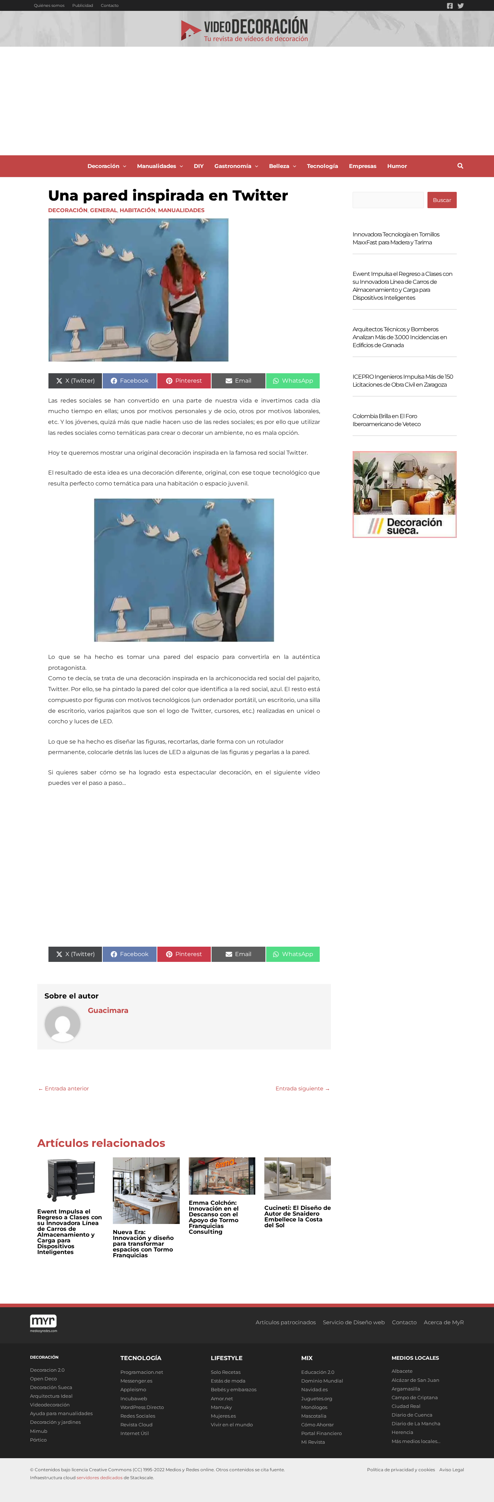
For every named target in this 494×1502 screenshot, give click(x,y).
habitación (138, 210)
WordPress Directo (142, 1407)
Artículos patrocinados (286, 1322)
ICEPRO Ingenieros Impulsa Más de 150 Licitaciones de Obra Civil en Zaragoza (403, 380)
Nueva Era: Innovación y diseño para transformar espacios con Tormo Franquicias (143, 1244)
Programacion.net (141, 1372)
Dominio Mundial (322, 1381)
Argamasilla (406, 1389)
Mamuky (221, 1407)
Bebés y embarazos (233, 1389)
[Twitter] (460, 6)
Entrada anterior (63, 1088)
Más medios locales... (416, 1441)
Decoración (68, 210)
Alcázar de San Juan (415, 1380)
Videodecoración (50, 1405)
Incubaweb (133, 1398)
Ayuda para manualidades (61, 1413)
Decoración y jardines (55, 1422)
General (103, 210)
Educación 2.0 (318, 1372)
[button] (122, 166)
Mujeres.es (223, 1416)
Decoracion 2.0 (47, 1370)
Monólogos (314, 1407)
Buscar (442, 200)
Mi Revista (313, 1442)
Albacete (402, 1371)
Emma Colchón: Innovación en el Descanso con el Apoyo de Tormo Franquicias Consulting (214, 1217)
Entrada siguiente (303, 1088)
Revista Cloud (136, 1424)
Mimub (38, 1431)
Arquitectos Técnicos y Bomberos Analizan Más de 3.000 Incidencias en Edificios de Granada (400, 337)
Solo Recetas (225, 1372)
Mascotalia (314, 1416)
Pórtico (38, 1440)
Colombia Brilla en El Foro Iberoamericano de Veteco (387, 420)
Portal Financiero (321, 1433)
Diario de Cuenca (412, 1415)
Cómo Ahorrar (317, 1424)
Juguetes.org (316, 1398)
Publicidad (82, 5)
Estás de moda (228, 1381)
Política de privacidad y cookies (401, 1469)
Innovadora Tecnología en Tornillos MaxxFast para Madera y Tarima (396, 238)
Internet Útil (134, 1433)
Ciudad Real (406, 1406)
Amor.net (222, 1398)
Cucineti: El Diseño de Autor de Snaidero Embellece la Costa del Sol (297, 1216)
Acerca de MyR (444, 1322)
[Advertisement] (247, 101)
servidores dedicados (100, 1477)
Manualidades (181, 210)
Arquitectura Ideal (51, 1396)
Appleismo (133, 1389)
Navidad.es (314, 1389)
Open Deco (43, 1378)
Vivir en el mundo (232, 1424)
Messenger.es (136, 1381)
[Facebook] (450, 6)
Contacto (110, 5)
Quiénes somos (49, 5)
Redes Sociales (137, 1416)
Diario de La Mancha (416, 1423)
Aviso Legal (451, 1469)
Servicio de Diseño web (354, 1322)
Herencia (402, 1432)
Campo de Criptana (415, 1397)
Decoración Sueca (51, 1387)
